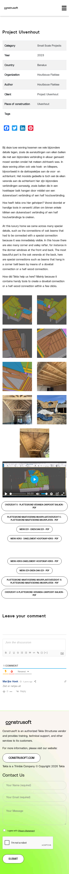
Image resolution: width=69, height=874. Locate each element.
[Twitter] (14, 128)
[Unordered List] (26, 653)
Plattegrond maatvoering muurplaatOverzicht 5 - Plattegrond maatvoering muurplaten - (34, 518)
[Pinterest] (30, 128)
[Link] (38, 653)
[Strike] (18, 653)
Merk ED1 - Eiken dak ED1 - (34, 529)
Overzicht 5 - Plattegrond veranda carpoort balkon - (34, 506)
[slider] (18, 493)
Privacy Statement (26, 831)
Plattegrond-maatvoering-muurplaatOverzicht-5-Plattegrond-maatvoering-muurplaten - (34, 581)
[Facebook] (6, 128)
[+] (46, 652)
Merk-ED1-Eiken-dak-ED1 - (34, 571)
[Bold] (6, 653)
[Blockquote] (30, 653)
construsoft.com (21, 758)
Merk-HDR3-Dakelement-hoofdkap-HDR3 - (34, 561)
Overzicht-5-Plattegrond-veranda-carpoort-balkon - (34, 593)
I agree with (21, 831)
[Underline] (14, 653)
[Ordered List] (22, 653)
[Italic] (10, 653)
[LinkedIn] (22, 128)
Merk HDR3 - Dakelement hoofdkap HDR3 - (34, 539)
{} (42, 652)
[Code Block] (34, 653)
